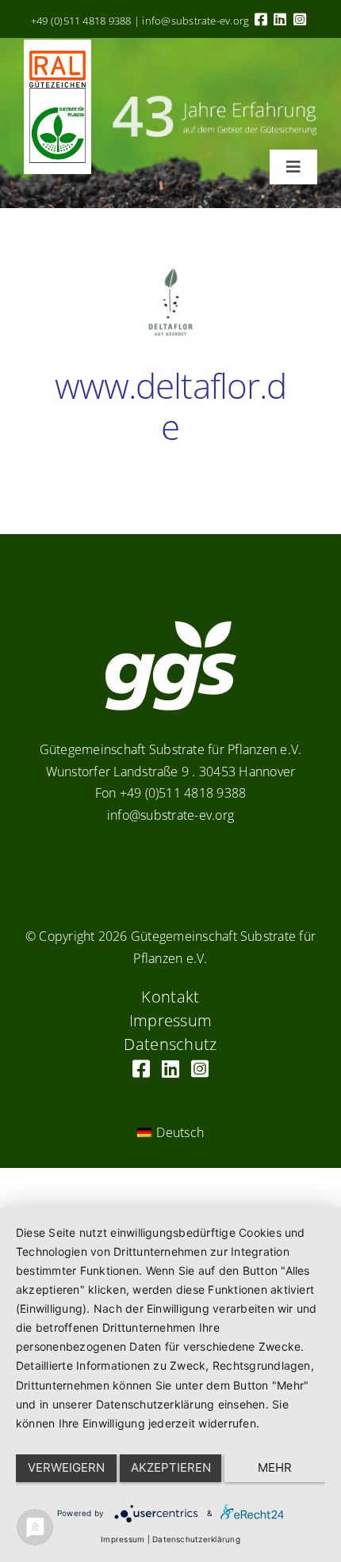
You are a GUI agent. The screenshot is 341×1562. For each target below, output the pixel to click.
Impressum (122, 1539)
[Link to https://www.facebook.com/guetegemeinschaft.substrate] (261, 19)
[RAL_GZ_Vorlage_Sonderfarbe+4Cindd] (57, 46)
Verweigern (66, 1467)
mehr (275, 1467)
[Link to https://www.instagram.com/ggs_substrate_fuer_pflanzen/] (299, 19)
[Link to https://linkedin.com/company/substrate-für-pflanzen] (280, 19)
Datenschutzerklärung (196, 1539)
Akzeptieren (171, 1467)
